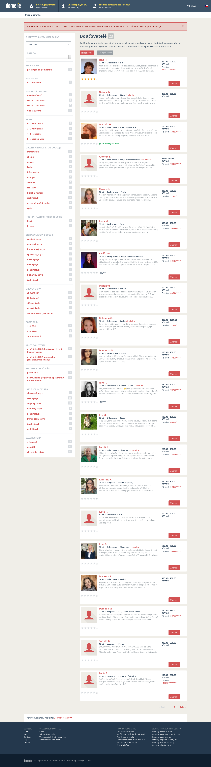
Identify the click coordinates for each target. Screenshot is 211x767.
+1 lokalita (129, 95)
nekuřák (31, 447)
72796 (175, 390)
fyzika (30, 167)
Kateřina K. (105, 479)
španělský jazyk (35, 254)
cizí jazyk (31, 187)
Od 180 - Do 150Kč (36, 100)
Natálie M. (105, 92)
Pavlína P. (104, 253)
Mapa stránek (27, 741)
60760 (175, 616)
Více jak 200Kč (34, 110)
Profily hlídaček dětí (125, 731)
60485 (175, 486)
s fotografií (32, 442)
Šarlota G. (104, 641)
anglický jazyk (34, 239)
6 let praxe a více (35, 139)
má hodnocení (34, 82)
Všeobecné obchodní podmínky (53, 737)
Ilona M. (104, 221)
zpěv (29, 208)
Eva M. (103, 415)
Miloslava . (105, 285)
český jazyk (32, 197)
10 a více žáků (34, 336)
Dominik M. (106, 608)
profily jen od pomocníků (39, 69)
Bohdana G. (106, 318)
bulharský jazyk (35, 274)
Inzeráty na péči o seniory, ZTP (165, 739)
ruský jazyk (32, 264)
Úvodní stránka (32, 15)
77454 (175, 196)
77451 (175, 357)
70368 (175, 228)
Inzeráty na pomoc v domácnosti (166, 734)
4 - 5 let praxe (34, 133)
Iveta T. (103, 511)
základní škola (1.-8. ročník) (40, 313)
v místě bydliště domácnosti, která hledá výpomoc (44, 350)
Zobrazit (174, 83)
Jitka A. (103, 544)
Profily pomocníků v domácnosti (131, 734)
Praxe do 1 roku (35, 123)
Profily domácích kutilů (127, 742)
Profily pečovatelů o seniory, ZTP (131, 739)
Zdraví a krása (123, 745)
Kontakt (27, 737)
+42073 (169, 69)
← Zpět (161, 707)
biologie (31, 177)
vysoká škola (33, 308)
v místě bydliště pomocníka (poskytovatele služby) (41, 358)
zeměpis (31, 182)
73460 (175, 164)
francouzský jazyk (36, 249)
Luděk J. (103, 447)
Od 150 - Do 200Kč (36, 105)
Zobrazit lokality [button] (62, 717)
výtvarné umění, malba (38, 203)
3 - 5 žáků (32, 331)
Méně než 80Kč (34, 95)
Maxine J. (104, 189)
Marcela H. (105, 124)
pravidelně (32, 372)
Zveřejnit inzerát (105, 52)
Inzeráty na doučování (161, 737)
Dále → (183, 707)
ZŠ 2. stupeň (33, 298)
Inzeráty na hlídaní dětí (162, 731)
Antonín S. (105, 156)
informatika (33, 172)
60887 (175, 422)
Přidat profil (86, 52)
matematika (33, 151)
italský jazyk (33, 259)
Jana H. (103, 59)
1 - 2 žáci (31, 326)
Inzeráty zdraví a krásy (161, 745)
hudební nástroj (35, 192)
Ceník (41, 731)
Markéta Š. (105, 576)
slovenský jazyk (35, 393)
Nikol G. (103, 382)
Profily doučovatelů (125, 737)
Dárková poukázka (47, 734)
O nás (26, 731)
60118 (175, 261)
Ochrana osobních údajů (49, 739)
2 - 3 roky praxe (35, 128)
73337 (175, 131)
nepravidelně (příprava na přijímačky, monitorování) (45, 379)
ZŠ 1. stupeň (33, 292)
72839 (175, 325)
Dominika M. (106, 350)
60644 (175, 293)
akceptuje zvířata (35, 452)
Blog (25, 734)
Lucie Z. (103, 673)
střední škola (33, 303)
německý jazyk (34, 244)
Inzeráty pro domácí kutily (163, 742)
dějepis (30, 162)
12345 (175, 454)
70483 (175, 551)
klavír (30, 221)
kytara (30, 226)
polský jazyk (33, 269)
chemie (30, 157)
